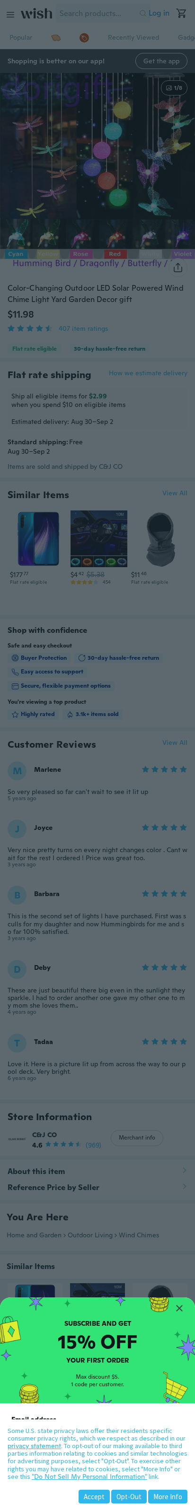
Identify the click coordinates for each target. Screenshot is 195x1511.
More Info (167, 1496)
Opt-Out (129, 1496)
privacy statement (34, 1446)
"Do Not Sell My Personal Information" (89, 1476)
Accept (94, 1496)
